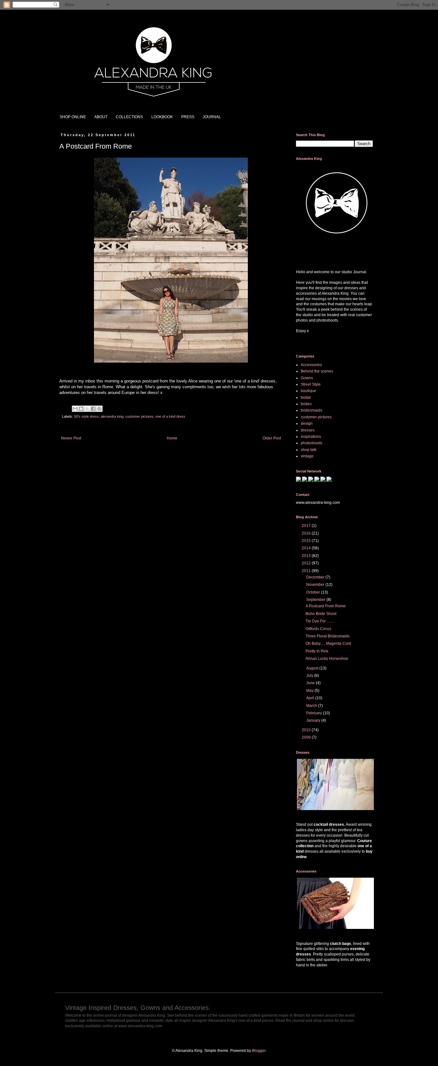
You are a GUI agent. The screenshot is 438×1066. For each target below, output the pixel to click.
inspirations (311, 436)
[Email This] (75, 409)
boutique (308, 391)
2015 (307, 540)
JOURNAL (212, 117)
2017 (307, 525)
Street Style (311, 384)
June (311, 683)
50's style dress (86, 416)
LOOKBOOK (162, 117)
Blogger (258, 1050)
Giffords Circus (318, 629)
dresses (308, 430)
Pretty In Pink (317, 651)
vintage (307, 456)
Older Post (272, 438)
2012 (307, 563)
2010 (307, 730)
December (315, 577)
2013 (307, 556)
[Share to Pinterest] (99, 409)
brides (306, 404)
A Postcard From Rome (326, 606)
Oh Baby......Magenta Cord (328, 643)
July (310, 675)
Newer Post (71, 438)
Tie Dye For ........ (320, 621)
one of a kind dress (170, 416)
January (313, 720)
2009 (307, 737)
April (310, 698)
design (307, 423)
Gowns (307, 378)
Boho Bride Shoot (321, 613)
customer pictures (139, 416)
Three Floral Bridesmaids (328, 636)
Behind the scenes (317, 371)
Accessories (311, 365)
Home (172, 438)
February (314, 713)
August (312, 668)
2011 (307, 571)
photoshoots (311, 443)
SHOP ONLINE (73, 117)
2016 (307, 533)
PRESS (187, 117)
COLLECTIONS (129, 117)
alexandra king (112, 416)
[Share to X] (87, 409)
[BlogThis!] (81, 409)
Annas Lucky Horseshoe (327, 658)
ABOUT (100, 117)
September (316, 599)
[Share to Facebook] (93, 409)
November (315, 584)
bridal (306, 397)
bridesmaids (311, 410)
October (313, 592)
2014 (307, 548)
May (310, 690)
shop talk (308, 449)
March (312, 705)
